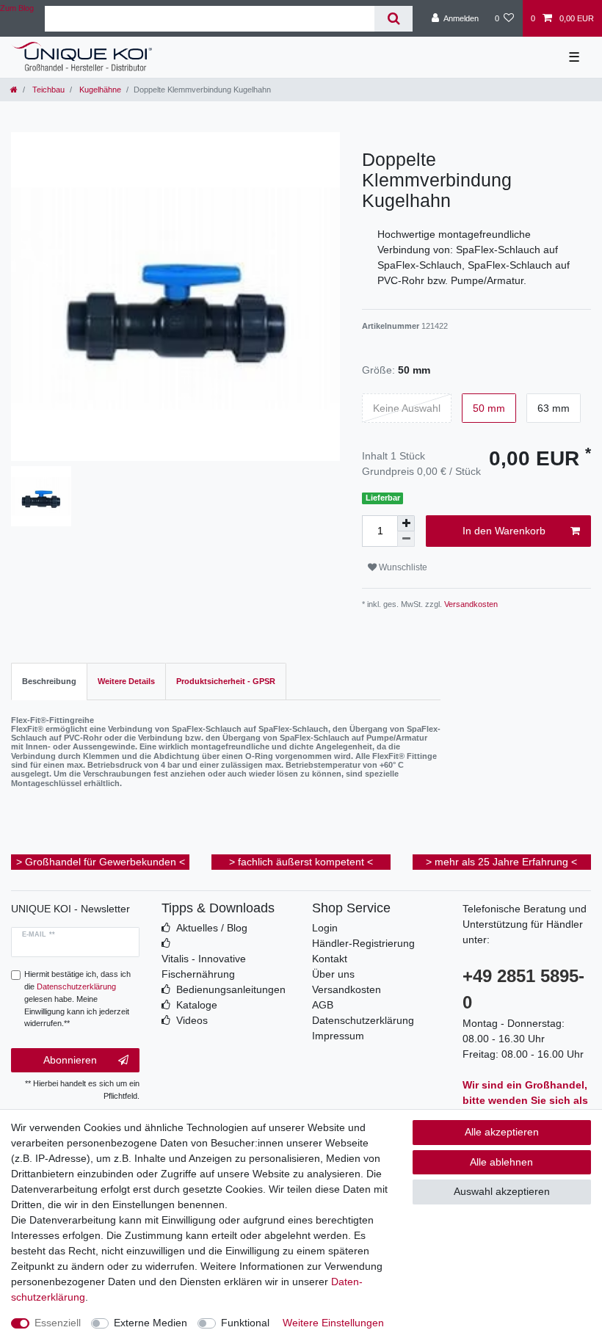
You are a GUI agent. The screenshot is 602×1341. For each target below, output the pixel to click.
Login (325, 928)
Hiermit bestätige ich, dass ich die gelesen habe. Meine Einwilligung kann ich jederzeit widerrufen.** (77, 999)
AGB (322, 1005)
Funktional (245, 1323)
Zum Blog (17, 8)
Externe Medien (150, 1323)
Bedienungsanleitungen (231, 989)
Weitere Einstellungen (333, 1323)
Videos (192, 1020)
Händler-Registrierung (363, 943)
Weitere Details (126, 681)
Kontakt (329, 958)
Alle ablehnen (501, 1162)
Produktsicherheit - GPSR (225, 681)
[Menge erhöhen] (406, 523)
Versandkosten (470, 604)
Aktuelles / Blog (211, 928)
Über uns (333, 974)
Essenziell (58, 1323)
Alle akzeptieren (502, 1132)
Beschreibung (49, 681)
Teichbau (47, 89)
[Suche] (393, 19)
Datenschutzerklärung (363, 1020)
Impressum (338, 1036)
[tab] (49, 681)
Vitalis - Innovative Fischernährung (204, 966)
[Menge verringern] (406, 539)
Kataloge (196, 1005)
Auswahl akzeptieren (502, 1191)
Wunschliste (402, 567)
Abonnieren (70, 1060)
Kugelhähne (99, 89)
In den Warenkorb (504, 531)
